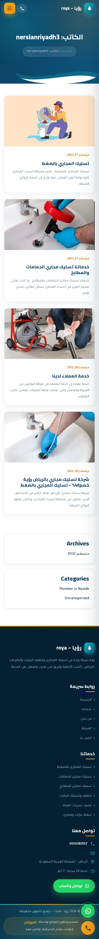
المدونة (87, 728)
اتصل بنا (86, 738)
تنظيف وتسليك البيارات (75, 796)
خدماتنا (87, 709)
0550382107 (78, 844)
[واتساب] (88, 911)
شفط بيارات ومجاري (77, 815)
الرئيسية (66, 51)
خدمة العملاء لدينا (70, 376)
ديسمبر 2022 (78, 554)
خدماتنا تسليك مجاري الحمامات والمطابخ (57, 269)
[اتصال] (88, 928)
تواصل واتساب (70, 885)
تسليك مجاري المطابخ (76, 786)
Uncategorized (76, 599)
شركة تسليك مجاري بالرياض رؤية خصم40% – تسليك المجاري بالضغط (54, 482)
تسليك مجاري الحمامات (75, 777)
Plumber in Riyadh (74, 589)
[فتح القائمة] (9, 8)
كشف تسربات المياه (77, 805)
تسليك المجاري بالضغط (65, 163)
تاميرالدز (30, 922)
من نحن (86, 719)
